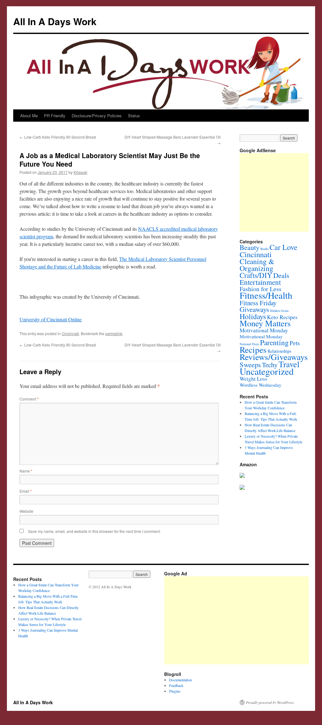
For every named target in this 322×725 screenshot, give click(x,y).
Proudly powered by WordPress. (270, 702)
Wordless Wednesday (260, 385)
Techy (270, 364)
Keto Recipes (282, 317)
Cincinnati (70, 333)
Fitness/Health (266, 295)
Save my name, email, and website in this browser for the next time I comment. (94, 531)
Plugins (174, 691)
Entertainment (260, 282)
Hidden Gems (279, 310)
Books (264, 248)
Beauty (249, 247)
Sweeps (250, 364)
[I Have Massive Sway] (242, 476)
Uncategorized (267, 371)
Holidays (253, 316)
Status (134, 116)
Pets (295, 343)
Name (25, 470)
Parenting (274, 342)
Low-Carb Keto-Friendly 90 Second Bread (57, 137)
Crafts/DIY (256, 275)
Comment (29, 398)
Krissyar (80, 172)
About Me (29, 116)
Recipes (253, 349)
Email (25, 491)
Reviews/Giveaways (274, 356)
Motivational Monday (264, 330)
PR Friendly (54, 116)
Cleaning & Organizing (257, 264)
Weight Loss (253, 378)
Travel (289, 363)
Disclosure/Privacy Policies (97, 116)
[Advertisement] (281, 192)
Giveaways (254, 309)
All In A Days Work (55, 21)
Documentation (180, 679)
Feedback (176, 685)
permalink (113, 333)
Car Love (283, 247)
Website (26, 511)
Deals (281, 275)
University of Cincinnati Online (50, 319)
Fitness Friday (258, 302)
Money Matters (265, 323)
